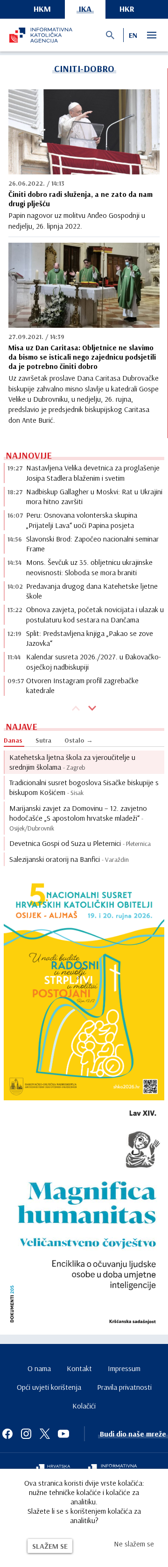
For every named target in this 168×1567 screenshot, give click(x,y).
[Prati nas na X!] (44, 1433)
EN (133, 35)
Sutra (43, 740)
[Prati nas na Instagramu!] (26, 1433)
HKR (126, 8)
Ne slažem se (134, 1543)
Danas (13, 740)
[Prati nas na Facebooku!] (7, 1433)
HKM (42, 8)
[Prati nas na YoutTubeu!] (63, 1433)
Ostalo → (78, 740)
